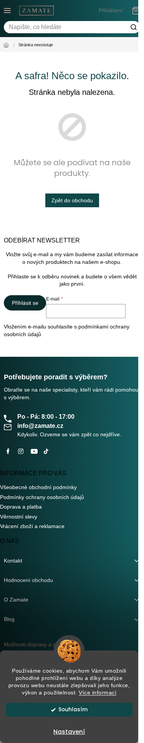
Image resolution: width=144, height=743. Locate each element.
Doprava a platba (21, 507)
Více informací (97, 693)
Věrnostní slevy (18, 517)
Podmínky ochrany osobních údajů (42, 497)
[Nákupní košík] (136, 10)
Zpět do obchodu (72, 200)
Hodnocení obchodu (28, 580)
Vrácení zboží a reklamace (32, 526)
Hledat (134, 27)
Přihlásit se (25, 303)
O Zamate (16, 600)
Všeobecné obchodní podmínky (38, 487)
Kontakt (13, 561)
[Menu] (7, 10)
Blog (9, 619)
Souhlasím (73, 709)
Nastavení (69, 732)
